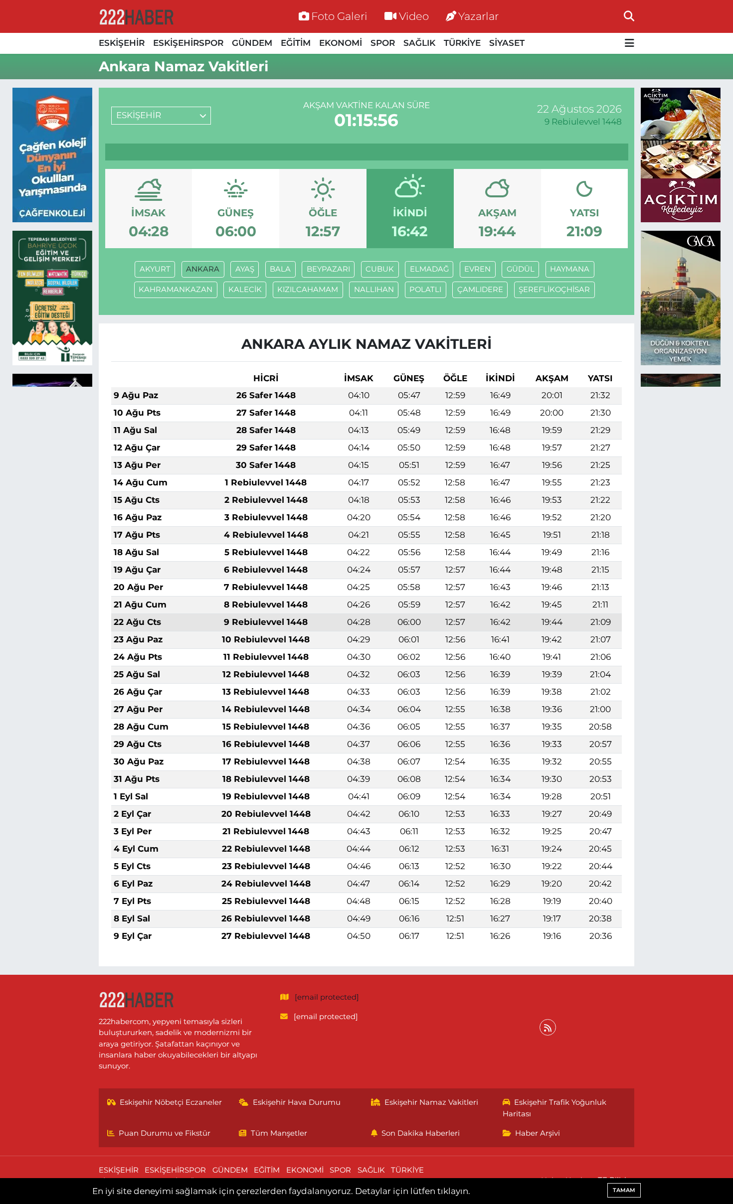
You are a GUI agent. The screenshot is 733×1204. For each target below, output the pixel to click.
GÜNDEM (252, 43)
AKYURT (155, 269)
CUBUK (380, 269)
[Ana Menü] (629, 43)
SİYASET (507, 43)
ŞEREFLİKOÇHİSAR (554, 289)
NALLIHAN (374, 289)
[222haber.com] (136, 16)
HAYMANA (569, 269)
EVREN (477, 269)
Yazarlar (478, 15)
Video (414, 15)
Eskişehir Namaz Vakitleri (431, 1102)
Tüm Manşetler (279, 1133)
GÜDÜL (521, 269)
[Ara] (629, 16)
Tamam (624, 1190)
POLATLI (425, 289)
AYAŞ (244, 269)
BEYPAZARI (328, 269)
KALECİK (245, 289)
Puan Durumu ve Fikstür (164, 1133)
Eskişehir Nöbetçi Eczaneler (171, 1102)
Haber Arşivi (537, 1133)
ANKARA (202, 269)
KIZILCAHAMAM (307, 289)
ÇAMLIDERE (480, 289)
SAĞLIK (419, 43)
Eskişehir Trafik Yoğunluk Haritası (555, 1108)
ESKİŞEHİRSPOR (188, 43)
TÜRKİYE (462, 43)
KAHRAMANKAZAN (175, 289)
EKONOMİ (340, 43)
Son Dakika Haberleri (420, 1133)
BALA (280, 269)
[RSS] (548, 1027)
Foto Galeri (339, 15)
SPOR (382, 43)
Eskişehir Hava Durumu (297, 1102)
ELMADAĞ (429, 269)
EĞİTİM (296, 43)
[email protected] (327, 997)
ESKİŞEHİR (122, 43)
